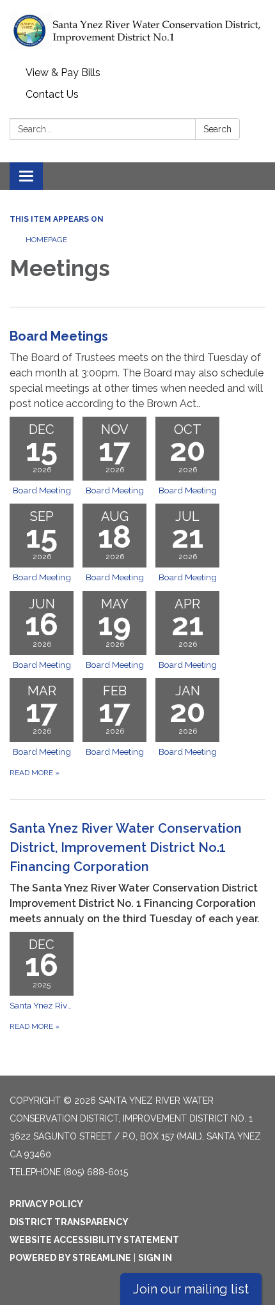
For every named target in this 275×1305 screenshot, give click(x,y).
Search (217, 129)
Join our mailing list (191, 1289)
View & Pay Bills (63, 72)
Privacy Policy (46, 1204)
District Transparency (69, 1222)
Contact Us (52, 94)
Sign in (155, 1258)
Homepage (46, 239)
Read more (34, 772)
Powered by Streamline (70, 1258)
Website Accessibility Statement (94, 1240)
